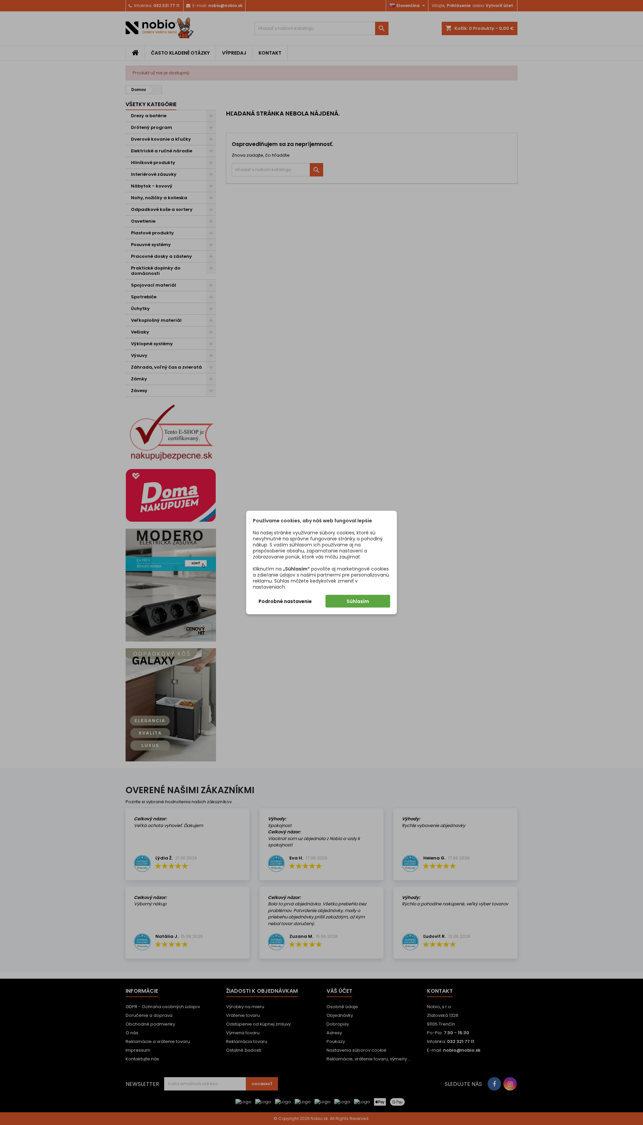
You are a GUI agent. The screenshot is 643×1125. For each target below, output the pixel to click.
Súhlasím (358, 601)
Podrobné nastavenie (285, 601)
